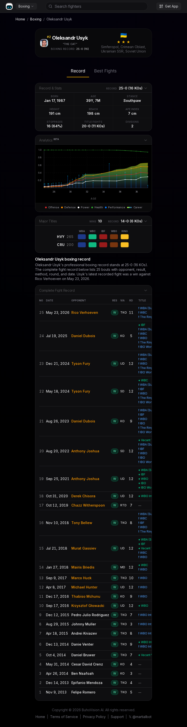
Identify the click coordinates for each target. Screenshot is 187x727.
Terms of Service (64, 717)
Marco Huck (81, 578)
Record (78, 70)
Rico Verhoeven (84, 312)
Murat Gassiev (83, 548)
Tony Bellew (81, 523)
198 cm (93, 113)
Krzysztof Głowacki (87, 606)
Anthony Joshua (85, 451)
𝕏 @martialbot (140, 717)
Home (20, 19)
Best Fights (105, 70)
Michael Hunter (84, 587)
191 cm (54, 113)
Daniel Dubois (83, 336)
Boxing (24, 6)
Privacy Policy (94, 717)
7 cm (132, 113)
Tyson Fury (80, 363)
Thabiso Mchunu (85, 596)
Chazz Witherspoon (88, 505)
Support (117, 717)
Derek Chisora (83, 496)
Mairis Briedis (82, 567)
